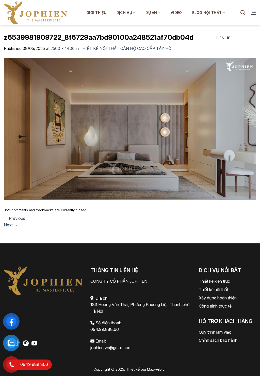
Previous (14, 218)
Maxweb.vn (157, 369)
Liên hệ (223, 38)
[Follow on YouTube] (34, 344)
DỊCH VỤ (124, 12)
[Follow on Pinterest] (26, 344)
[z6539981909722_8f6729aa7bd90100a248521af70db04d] (130, 128)
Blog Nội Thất (207, 12)
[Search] (242, 12)
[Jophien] (35, 13)
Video (176, 12)
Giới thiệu (96, 12)
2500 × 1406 (63, 48)
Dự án (151, 12)
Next (11, 224)
